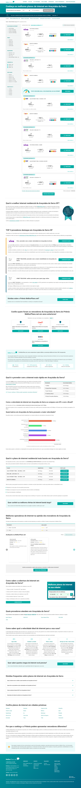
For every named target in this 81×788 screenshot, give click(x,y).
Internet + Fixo (11, 77)
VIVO (7, 619)
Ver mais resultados (48, 193)
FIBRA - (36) (11, 64)
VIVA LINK (61, 617)
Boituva (42, 710)
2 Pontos (10, 90)
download (47, 250)
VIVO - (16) (11, 55)
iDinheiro (56, 769)
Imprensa (25, 764)
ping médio (34, 282)
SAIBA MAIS (65, 299)
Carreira (45, 763)
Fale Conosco (36, 765)
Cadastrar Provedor (70, 1)
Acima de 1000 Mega (12, 32)
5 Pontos (10, 94)
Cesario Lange (9, 710)
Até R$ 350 (11, 44)
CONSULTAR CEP (18, 602)
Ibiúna (24, 710)
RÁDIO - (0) (11, 67)
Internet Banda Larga (13, 21)
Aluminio (25, 708)
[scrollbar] (40, 549)
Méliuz (55, 765)
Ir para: (7, 18)
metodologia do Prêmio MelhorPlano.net (27, 235)
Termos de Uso (36, 764)
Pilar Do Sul (8, 715)
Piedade (60, 713)
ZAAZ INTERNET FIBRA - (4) (14, 57)
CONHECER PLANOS (66, 241)
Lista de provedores (56, 18)
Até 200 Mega (11, 28)
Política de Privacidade (38, 763)
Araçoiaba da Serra (22, 21)
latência (71, 288)
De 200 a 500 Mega (12, 29)
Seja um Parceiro (47, 764)
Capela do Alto (44, 708)
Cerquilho (60, 708)
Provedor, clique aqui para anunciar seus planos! (31, 190)
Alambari (8, 708)
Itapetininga (8, 713)
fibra (26, 250)
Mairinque (43, 713)
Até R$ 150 (11, 41)
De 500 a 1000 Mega (12, 31)
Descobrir (65, 663)
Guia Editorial (25, 765)
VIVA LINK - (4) (11, 54)
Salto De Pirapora (44, 715)
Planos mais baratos (34, 18)
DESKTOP (34, 614)
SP (18, 21)
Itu (23, 713)
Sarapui (60, 715)
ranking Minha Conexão (11, 384)
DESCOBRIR (67, 91)
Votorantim (61, 717)
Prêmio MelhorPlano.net (15, 18)
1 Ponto (10, 89)
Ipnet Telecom (28, 614)
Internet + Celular (12, 78)
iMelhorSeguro (57, 771)
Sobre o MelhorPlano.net (27, 763)
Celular (30, 1)
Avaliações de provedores (45, 18)
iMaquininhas (56, 770)
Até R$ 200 (11, 42)
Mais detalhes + (71, 39)
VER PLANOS (40, 345)
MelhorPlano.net (40, 206)
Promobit (56, 768)
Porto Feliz (25, 715)
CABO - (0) (11, 65)
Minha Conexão (57, 763)
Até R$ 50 (10, 39)
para (34, 25)
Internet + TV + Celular (13, 81)
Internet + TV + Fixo (12, 80)
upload (51, 250)
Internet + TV (11, 76)
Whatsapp (68, 34)
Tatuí (24, 717)
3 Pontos (10, 91)
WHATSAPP (65, 470)
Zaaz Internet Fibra (45, 617)
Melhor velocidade (25, 18)
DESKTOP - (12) (11, 52)
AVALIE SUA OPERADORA (40, 570)
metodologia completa (14, 220)
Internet (25, 1)
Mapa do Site (36, 768)
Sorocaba (8, 717)
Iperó (60, 710)
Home (7, 21)
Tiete (42, 717)
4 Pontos (10, 93)
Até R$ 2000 (11, 45)
